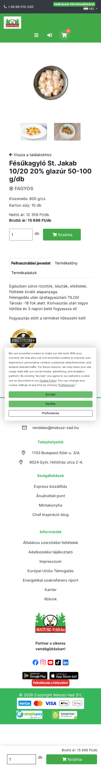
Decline (50, 404)
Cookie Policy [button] (47, 380)
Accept (50, 394)
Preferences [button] (67, 385)
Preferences (50, 413)
